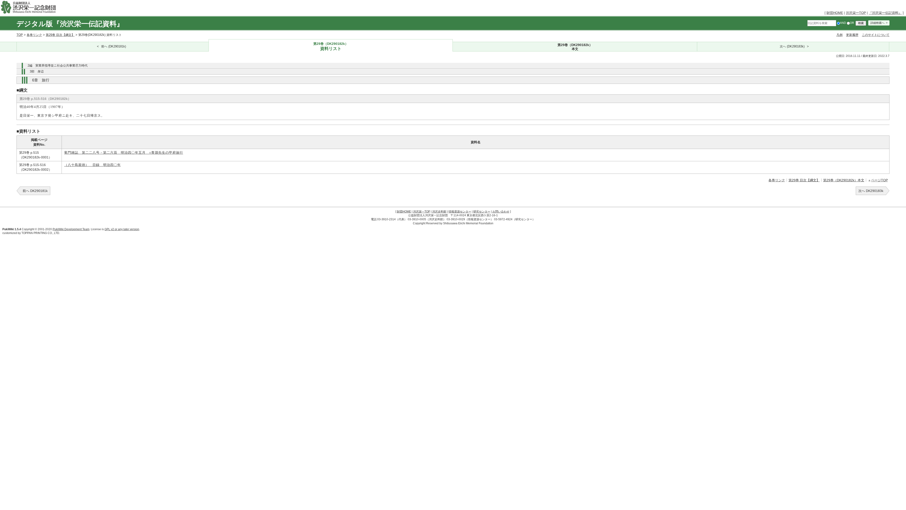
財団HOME (834, 13)
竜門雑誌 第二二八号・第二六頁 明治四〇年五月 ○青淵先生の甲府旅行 (123, 152)
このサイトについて (875, 35)
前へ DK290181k (35, 191)
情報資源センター (460, 211)
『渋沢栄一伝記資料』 (885, 13)
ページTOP (879, 180)
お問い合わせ (500, 211)
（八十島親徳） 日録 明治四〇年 (92, 165)
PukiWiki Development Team (71, 229)
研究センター (481, 211)
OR (852, 23)
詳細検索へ (877, 23)
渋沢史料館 (439, 211)
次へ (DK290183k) (792, 46)
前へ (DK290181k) (113, 46)
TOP (20, 35)
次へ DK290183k (870, 191)
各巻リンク (34, 35)
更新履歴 (852, 35)
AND (843, 23)
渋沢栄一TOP (856, 13)
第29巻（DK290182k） (330, 46)
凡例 (839, 35)
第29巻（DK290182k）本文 (843, 180)
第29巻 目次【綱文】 (60, 35)
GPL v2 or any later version (122, 229)
